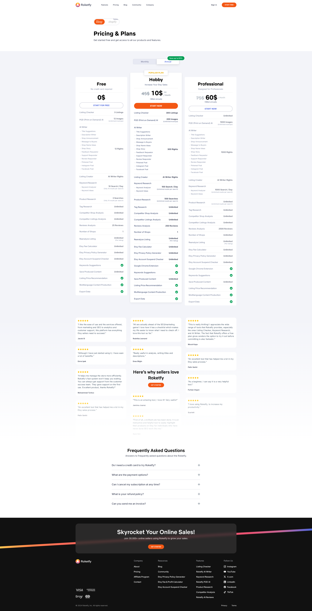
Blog (125, 5)
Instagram (231, 566)
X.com (230, 577)
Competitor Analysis (205, 592)
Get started (156, 385)
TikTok (230, 592)
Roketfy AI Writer (204, 571)
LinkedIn (231, 582)
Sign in (214, 5)
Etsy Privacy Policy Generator (171, 577)
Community (136, 5)
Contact (137, 582)
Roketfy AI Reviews (205, 597)
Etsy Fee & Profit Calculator (170, 582)
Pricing (116, 5)
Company (150, 5)
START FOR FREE (101, 105)
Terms (234, 605)
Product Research (204, 587)
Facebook (231, 587)
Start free (229, 5)
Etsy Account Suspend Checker (172, 587)
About (136, 566)
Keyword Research (205, 577)
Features (104, 5)
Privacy (224, 605)
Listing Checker (203, 566)
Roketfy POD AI (203, 582)
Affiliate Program (141, 577)
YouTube (231, 571)
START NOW (156, 106)
